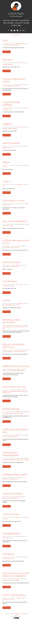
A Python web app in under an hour (16, 241)
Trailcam (19, 598)
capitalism (9, 128)
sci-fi (11, 109)
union (6, 205)
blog (19, 25)
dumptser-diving (20, 43)
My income (19, 23)
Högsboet (7, 123)
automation (15, 326)
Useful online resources (14, 386)
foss (12, 326)
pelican (26, 146)
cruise (22, 459)
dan (3, 186)
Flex (19, 616)
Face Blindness (10, 281)
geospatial (21, 391)
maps (11, 225)
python (4, 247)
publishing (5, 147)
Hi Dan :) (7, 181)
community (14, 128)
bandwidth (26, 459)
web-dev (8, 247)
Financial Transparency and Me (14, 80)
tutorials (16, 247)
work (17, 203)
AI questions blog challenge (11, 103)
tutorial (26, 326)
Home (12, 35)
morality (14, 86)
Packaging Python (11, 533)
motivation (19, 351)
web (16, 305)
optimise (12, 459)
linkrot (12, 305)
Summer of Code (11, 514)
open (12, 64)
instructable (5, 225)
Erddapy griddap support (15, 474)
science (12, 247)
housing (20, 127)
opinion (8, 266)
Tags (20, 35)
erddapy (22, 370)
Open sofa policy (8, 23)
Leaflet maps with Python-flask (15, 430)
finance (4, 86)
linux (27, 458)
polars (22, 413)
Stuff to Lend (14, 20)
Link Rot (6, 300)
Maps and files (24, 20)
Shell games (9, 553)
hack (11, 580)
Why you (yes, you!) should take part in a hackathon (16, 574)
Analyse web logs (11, 408)
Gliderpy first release (13, 493)
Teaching (26, 23)
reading (4, 392)
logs (15, 413)
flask (4, 328)
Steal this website (11, 143)
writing (20, 62)
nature (16, 266)
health (4, 285)
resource (8, 392)
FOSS (17, 146)
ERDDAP (18, 370)
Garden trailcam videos (14, 594)
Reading (18, 265)
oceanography (6, 109)
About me (6, 20)
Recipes (6, 162)
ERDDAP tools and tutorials (16, 366)
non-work (12, 599)
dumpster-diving (8, 45)
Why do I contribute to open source (14, 345)
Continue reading (6, 51)
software (8, 326)
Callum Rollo (16, 13)
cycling (17, 224)
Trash (5, 40)
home (18, 165)
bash (4, 459)
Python (7, 537)
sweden (27, 203)
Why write (7, 59)
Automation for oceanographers (11, 454)
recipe (4, 166)
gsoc (18, 479)
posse (18, 305)
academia (10, 147)
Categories (16, 35)
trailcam (4, 599)
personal (20, 84)
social (9, 205)
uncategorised (19, 184)
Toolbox (14, 25)
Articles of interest (11, 262)
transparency (9, 86)
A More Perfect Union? (13, 200)
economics (16, 45)
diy (13, 45)
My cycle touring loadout (15, 221)
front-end (16, 436)
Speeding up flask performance (11, 321)
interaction (11, 285)
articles (4, 266)
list (6, 166)
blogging (8, 64)
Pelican (15, 616)
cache (22, 326)
